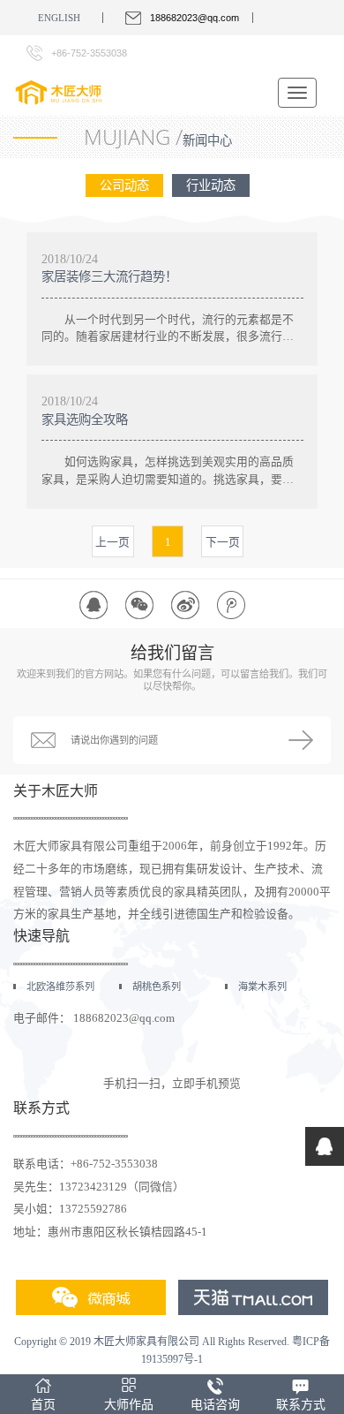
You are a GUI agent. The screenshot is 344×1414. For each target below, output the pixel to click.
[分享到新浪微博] (185, 605)
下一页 (223, 542)
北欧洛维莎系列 (60, 986)
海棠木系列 (262, 986)
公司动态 (124, 185)
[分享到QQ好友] (93, 605)
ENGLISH (59, 17)
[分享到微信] (139, 605)
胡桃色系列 (156, 986)
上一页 (112, 542)
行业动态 (211, 185)
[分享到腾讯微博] (231, 605)
